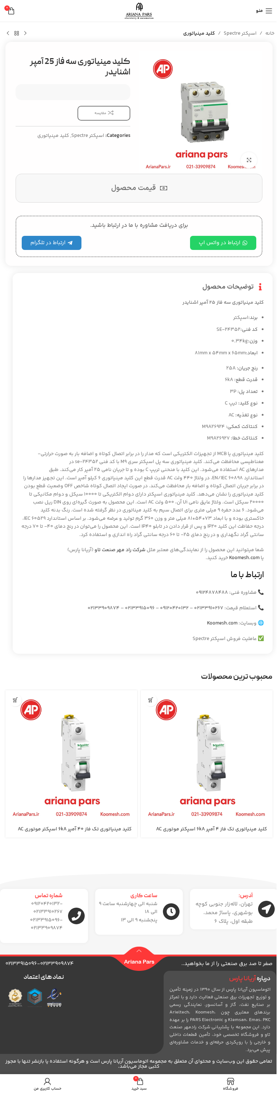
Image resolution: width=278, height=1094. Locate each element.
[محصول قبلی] (25, 33)
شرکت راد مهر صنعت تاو (120, 550)
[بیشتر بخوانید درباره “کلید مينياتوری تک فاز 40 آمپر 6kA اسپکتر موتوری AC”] (15, 700)
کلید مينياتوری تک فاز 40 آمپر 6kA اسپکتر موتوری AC (75, 829)
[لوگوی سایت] (139, 11)
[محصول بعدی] (8, 33)
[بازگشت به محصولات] (16, 33)
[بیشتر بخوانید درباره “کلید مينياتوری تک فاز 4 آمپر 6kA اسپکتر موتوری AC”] (150, 700)
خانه (269, 34)
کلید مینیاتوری (199, 34)
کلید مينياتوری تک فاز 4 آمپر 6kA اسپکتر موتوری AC (211, 829)
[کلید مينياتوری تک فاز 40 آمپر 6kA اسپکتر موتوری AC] (71, 756)
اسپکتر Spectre (240, 34)
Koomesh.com (244, 558)
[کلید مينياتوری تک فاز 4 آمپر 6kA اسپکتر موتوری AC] (207, 756)
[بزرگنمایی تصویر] (249, 160)
